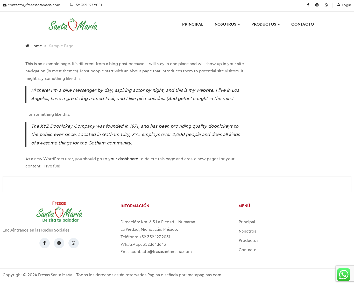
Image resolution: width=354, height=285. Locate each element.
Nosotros (226, 24)
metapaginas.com (204, 275)
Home (36, 46)
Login (346, 5)
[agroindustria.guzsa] (308, 5)
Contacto (302, 24)
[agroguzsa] (316, 5)
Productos (264, 24)
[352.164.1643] (326, 5)
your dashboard (123, 159)
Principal (192, 24)
